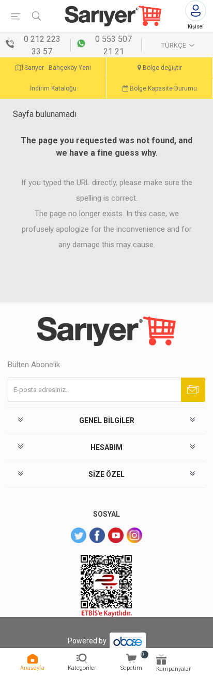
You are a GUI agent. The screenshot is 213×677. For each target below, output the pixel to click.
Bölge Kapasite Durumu (162, 88)
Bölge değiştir (161, 67)
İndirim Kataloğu (53, 88)
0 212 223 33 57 (42, 45)
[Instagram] (134, 535)
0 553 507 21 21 (113, 45)
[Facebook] (97, 535)
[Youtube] (116, 535)
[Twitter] (78, 535)
